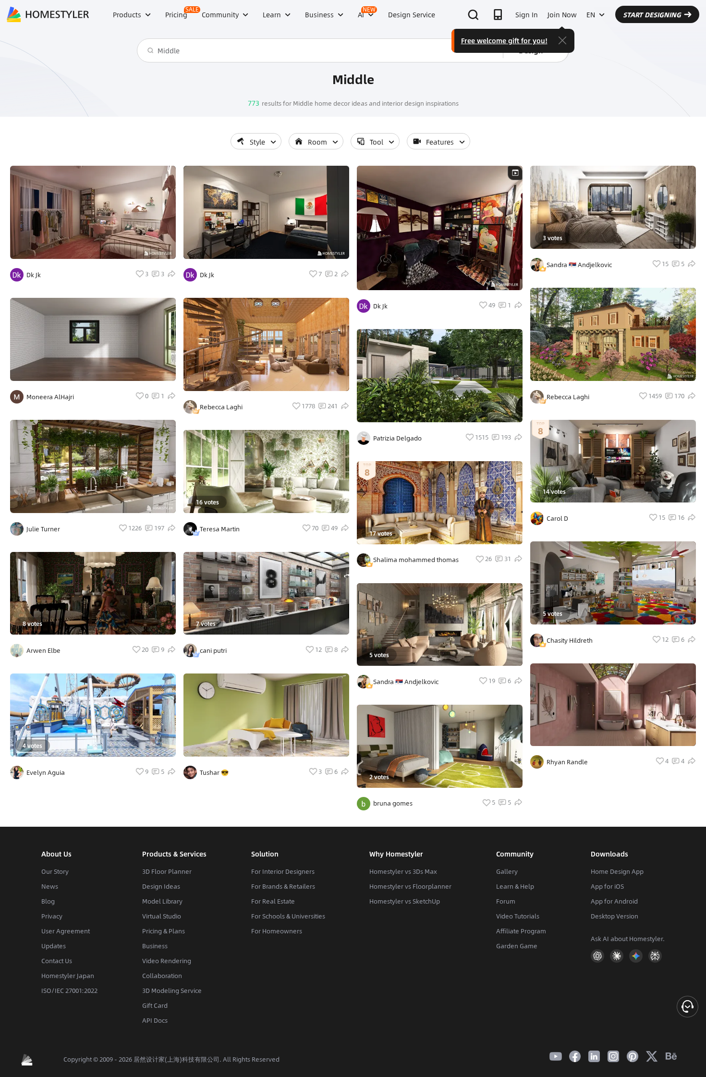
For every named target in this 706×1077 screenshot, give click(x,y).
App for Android (614, 901)
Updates (53, 946)
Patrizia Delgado (397, 438)
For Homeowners (276, 931)
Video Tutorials (517, 916)
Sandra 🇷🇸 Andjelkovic (405, 681)
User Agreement (65, 931)
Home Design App (617, 871)
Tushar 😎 (214, 772)
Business (155, 946)
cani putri (213, 650)
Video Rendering (166, 961)
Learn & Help (515, 886)
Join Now (562, 14)
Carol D (557, 518)
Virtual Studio (161, 916)
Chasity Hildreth (570, 640)
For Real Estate (273, 901)
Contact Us (56, 961)
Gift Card (155, 1005)
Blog (48, 901)
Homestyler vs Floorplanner (410, 886)
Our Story (55, 871)
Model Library (162, 901)
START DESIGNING (652, 14)
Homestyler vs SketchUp (404, 901)
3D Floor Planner (167, 871)
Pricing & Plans (163, 931)
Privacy (51, 916)
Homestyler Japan (67, 975)
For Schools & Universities (288, 916)
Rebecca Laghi (221, 407)
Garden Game (516, 946)
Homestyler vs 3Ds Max (403, 871)
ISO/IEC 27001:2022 (69, 990)
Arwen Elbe (43, 650)
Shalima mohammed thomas (416, 559)
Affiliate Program (521, 931)
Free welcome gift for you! (504, 40)
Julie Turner (43, 529)
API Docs (155, 1020)
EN (590, 14)
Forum (505, 901)
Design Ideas (161, 886)
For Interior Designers (283, 871)
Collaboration (162, 975)
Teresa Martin (220, 529)
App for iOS (607, 886)
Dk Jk (33, 275)
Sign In (526, 14)
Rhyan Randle (567, 762)
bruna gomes (393, 803)
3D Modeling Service (172, 990)
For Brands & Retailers (283, 886)
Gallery (507, 871)
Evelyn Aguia (45, 772)
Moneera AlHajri (50, 397)
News (49, 886)
